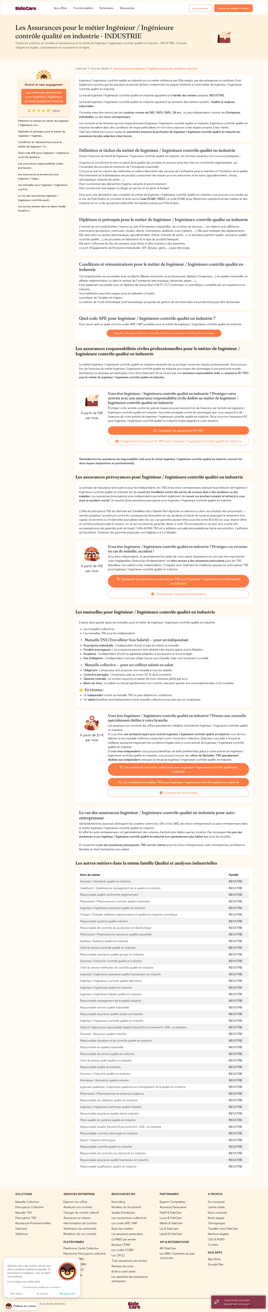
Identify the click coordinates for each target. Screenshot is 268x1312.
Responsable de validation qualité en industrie (108, 1100)
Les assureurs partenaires (127, 1234)
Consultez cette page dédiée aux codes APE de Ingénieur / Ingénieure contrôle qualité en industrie (164, 333)
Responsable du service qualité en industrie (107, 1054)
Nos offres (60, 8)
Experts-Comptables (172, 1202)
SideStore (21, 1234)
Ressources (127, 8)
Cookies (213, 1244)
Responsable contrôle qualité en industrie (106, 1146)
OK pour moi (67, 1293)
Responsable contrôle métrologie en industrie (109, 1133)
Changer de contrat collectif (81, 1212)
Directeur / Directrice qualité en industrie (105, 1074)
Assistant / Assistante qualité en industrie (105, 881)
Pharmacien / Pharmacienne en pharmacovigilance (112, 1093)
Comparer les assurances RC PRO (180, 430)
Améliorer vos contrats (77, 1207)
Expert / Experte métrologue (97, 1140)
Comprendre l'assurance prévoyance (180, 594)
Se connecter (200, 8)
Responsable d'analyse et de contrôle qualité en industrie (116, 1040)
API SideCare (168, 1248)
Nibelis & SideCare (171, 1223)
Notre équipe (216, 1218)
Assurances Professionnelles (33, 1223)
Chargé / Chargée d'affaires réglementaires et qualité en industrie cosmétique (128, 914)
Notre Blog (118, 1202)
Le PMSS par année (124, 1239)
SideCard (21, 1228)
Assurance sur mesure (77, 1218)
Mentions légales (218, 1234)
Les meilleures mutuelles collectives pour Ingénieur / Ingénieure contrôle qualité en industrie (180, 769)
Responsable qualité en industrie (100, 1067)
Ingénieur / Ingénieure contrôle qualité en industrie (111, 1020)
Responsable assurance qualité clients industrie (109, 1113)
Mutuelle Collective (27, 1202)
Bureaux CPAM (121, 1244)
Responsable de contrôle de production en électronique (115, 928)
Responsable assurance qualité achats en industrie (111, 1014)
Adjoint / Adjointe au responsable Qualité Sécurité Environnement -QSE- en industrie (133, 1027)
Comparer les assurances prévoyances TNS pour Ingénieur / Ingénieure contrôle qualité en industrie (180, 581)
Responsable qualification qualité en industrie (108, 1166)
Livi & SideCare (169, 1228)
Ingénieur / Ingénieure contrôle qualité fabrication (111, 981)
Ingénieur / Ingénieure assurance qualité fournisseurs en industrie (120, 974)
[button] (20, 1306)
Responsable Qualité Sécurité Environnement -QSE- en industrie (120, 1127)
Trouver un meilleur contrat (233, 8)
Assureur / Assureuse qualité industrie (103, 1034)
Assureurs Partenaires (173, 1207)
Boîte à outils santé (123, 1271)
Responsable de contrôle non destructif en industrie (112, 1153)
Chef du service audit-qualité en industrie (105, 1060)
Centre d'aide (216, 1207)
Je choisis (42, 1293)
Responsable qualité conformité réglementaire (109, 894)
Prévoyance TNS (25, 1218)
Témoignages (216, 1223)
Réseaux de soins (122, 1266)
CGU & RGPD (216, 1239)
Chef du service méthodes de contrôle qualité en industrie (116, 967)
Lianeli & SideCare (171, 1234)
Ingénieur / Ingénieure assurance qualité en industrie (112, 908)
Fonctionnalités (83, 8)
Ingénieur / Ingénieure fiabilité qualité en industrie (110, 994)
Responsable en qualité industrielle (101, 1047)
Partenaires (106, 8)
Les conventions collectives (129, 1218)
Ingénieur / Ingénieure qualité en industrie (106, 987)
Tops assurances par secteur (129, 1260)
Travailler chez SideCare (223, 1228)
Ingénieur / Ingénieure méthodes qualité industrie (110, 1107)
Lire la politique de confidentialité (23, 1281)
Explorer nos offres (75, 1202)
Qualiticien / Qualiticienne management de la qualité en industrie (120, 888)
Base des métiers (122, 1228)
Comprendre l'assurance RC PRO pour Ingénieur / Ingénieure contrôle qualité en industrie (180, 441)
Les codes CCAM (122, 1250)
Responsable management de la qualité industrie (110, 1000)
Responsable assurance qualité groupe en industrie (112, 954)
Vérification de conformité (79, 1228)
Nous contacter (217, 1212)
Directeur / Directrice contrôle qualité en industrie (111, 961)
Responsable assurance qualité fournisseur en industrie (114, 1160)
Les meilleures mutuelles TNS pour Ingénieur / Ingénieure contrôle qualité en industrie (180, 782)
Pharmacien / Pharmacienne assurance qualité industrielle (116, 934)
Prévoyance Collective (29, 1207)
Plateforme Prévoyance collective (84, 1253)
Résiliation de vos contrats (79, 1234)
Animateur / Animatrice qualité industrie (104, 1080)
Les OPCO (118, 1255)
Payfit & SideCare (170, 1212)
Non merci (16, 1293)
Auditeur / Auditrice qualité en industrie (104, 941)
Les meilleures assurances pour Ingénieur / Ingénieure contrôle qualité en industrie (43, 97)
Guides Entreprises (123, 1212)
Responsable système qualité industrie (104, 921)
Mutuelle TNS (23, 1212)
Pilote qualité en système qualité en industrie (108, 1120)
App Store (214, 1259)
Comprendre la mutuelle (180, 793)
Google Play (215, 1264)
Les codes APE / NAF (124, 1223)
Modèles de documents (126, 1207)
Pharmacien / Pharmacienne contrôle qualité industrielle (115, 901)
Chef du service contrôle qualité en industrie (108, 947)
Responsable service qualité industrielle (104, 1007)
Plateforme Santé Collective (81, 1248)
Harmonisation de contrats (80, 1223)
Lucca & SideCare (171, 1218)
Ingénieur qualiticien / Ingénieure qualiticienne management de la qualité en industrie (133, 1087)
